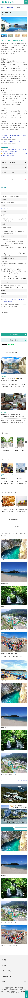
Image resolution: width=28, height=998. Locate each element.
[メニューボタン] (26, 2)
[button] (26, 25)
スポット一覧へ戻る (14, 527)
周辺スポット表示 (14, 334)
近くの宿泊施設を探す (14, 519)
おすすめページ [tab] (7, 829)
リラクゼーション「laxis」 (8, 172)
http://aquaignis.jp (6, 209)
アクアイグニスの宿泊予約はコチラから (11, 141)
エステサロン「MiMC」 (8, 167)
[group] (7, 445)
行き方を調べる (14, 340)
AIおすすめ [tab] (20, 829)
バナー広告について (22, 780)
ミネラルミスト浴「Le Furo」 (9, 162)
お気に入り (17, 180)
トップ (2, 7)
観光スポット (10, 7)
